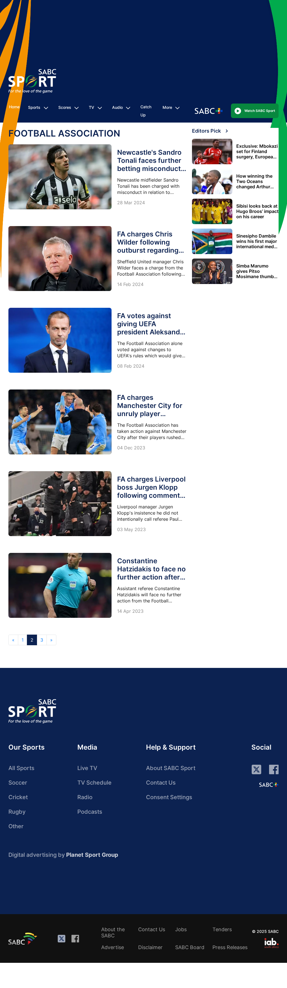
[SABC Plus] (269, 784)
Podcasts (89, 811)
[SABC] (23, 938)
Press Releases (229, 947)
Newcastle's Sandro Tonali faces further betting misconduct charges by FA (149, 164)
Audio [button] (117, 107)
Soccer (17, 782)
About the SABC (113, 932)
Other (16, 826)
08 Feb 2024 (130, 366)
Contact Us (161, 782)
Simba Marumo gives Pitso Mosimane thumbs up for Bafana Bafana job (256, 271)
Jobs (181, 929)
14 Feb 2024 (130, 284)
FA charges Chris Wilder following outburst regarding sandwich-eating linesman (148, 250)
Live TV (87, 768)
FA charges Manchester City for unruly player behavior (149, 409)
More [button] (167, 107)
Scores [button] (64, 107)
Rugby (17, 811)
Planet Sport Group (92, 854)
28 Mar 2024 (131, 202)
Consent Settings (169, 797)
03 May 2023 (131, 529)
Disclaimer (150, 947)
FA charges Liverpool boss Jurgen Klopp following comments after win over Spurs (151, 491)
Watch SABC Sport (259, 111)
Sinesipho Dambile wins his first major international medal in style (256, 241)
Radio (84, 797)
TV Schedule (94, 782)
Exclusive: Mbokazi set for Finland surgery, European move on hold (257, 151)
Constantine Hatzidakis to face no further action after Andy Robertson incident (151, 577)
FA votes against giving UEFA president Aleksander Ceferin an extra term (152, 332)
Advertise (112, 947)
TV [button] (91, 107)
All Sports (21, 768)
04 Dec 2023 (131, 447)
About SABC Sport (170, 768)
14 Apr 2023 (130, 611)
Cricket (18, 797)
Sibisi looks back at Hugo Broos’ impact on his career (257, 211)
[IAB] (271, 943)
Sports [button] (34, 107)
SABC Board (189, 947)
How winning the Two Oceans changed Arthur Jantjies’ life (254, 181)
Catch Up (145, 110)
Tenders (222, 929)
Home (14, 106)
